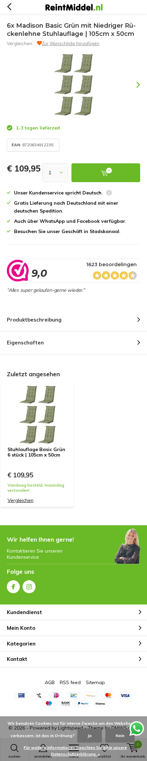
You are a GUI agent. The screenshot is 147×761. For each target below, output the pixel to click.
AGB (50, 682)
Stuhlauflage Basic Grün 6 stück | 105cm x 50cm (36, 452)
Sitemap (95, 682)
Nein (120, 735)
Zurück (9, 7)
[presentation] (133, 85)
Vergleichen (19, 43)
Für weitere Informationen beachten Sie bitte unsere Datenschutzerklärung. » (75, 751)
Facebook (13, 586)
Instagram (29, 586)
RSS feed (70, 682)
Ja (90, 735)
